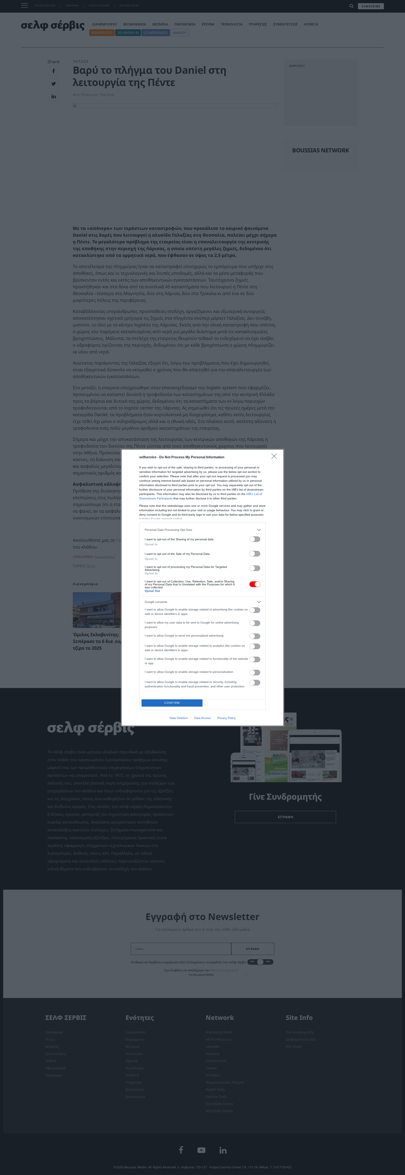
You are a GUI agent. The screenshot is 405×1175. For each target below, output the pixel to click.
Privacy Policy (226, 718)
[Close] (275, 457)
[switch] (254, 539)
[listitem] (202, 530)
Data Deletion (179, 718)
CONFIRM (172, 702)
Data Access (202, 718)
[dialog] (202, 587)
